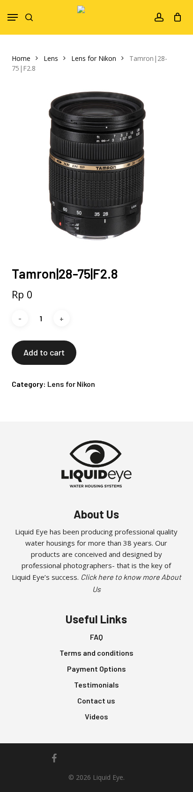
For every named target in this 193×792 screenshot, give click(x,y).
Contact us (96, 700)
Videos (96, 716)
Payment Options (96, 668)
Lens (51, 58)
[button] (12, 17)
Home (21, 58)
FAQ (96, 636)
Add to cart (44, 352)
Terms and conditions (96, 652)
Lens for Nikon (93, 58)
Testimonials (96, 684)
